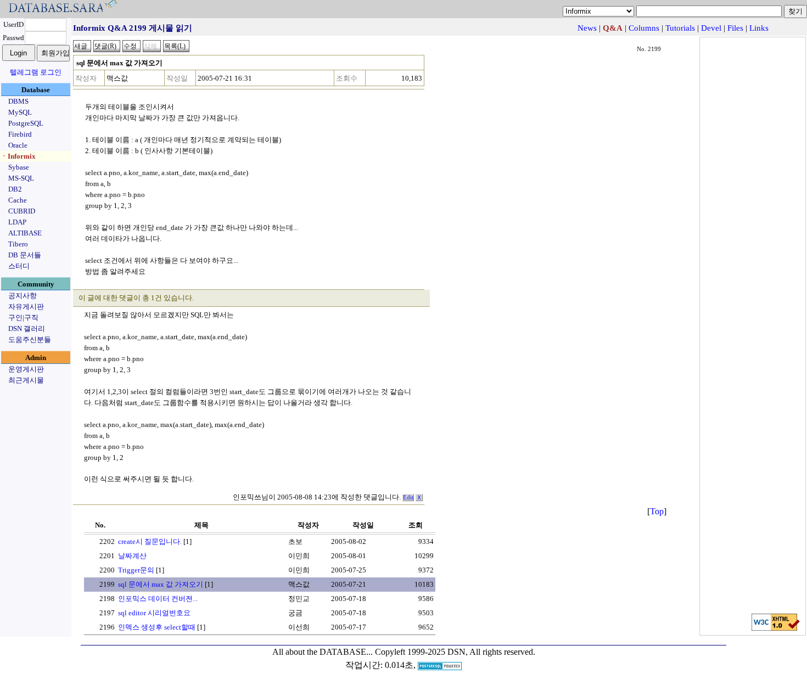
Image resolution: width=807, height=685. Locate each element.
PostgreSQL (25, 123)
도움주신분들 (29, 339)
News (587, 28)
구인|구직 (23, 317)
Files (735, 28)
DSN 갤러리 (26, 328)
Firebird (20, 134)
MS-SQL (21, 178)
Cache (17, 200)
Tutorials (680, 28)
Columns (644, 28)
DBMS (18, 101)
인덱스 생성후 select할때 (156, 627)
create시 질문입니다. (150, 541)
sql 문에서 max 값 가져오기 (160, 584)
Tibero (18, 244)
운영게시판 (26, 369)
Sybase (18, 167)
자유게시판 (26, 306)
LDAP (17, 222)
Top (657, 511)
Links (759, 28)
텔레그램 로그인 (35, 72)
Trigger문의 (136, 570)
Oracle (17, 145)
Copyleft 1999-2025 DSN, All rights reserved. (455, 651)
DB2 (15, 189)
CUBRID (21, 211)
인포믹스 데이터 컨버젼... (158, 598)
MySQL (20, 112)
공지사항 (22, 295)
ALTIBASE (25, 233)
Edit (408, 498)
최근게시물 (26, 380)
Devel (711, 28)
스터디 (19, 266)
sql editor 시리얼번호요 (154, 613)
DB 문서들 (24, 255)
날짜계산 (132, 556)
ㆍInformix (18, 156)
